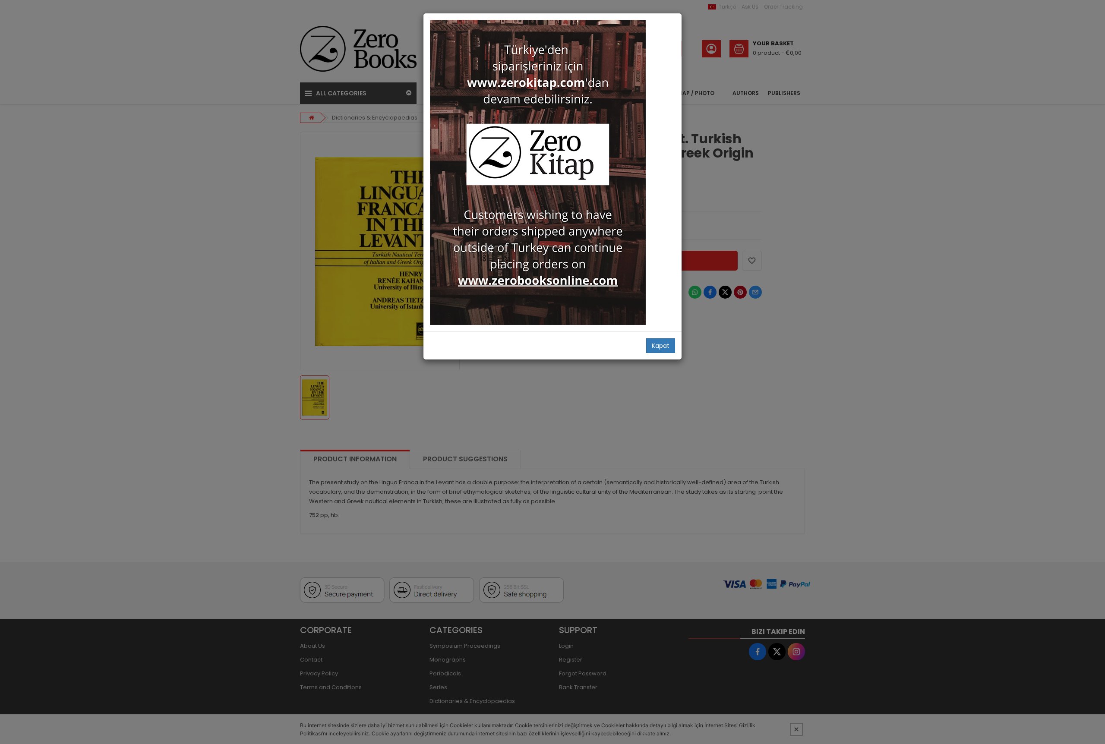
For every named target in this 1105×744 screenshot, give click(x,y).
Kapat (660, 345)
